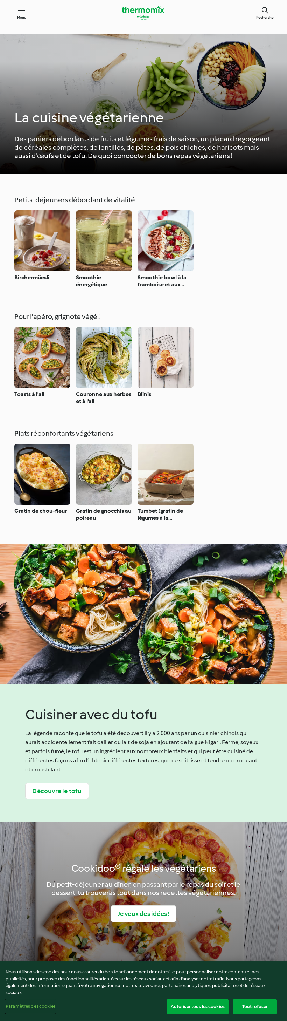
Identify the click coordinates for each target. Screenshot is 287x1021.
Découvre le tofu (57, 791)
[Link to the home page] (143, 13)
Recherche (265, 17)
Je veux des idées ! (144, 914)
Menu (22, 17)
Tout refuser (255, 1006)
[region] (143, 991)
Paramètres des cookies (31, 1006)
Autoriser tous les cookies (198, 1006)
